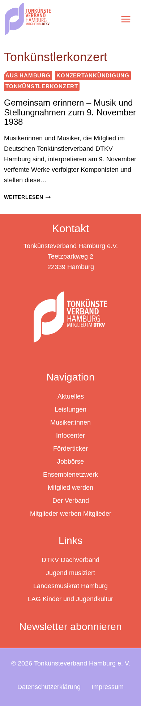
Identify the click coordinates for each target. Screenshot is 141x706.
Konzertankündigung (92, 75)
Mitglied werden (70, 487)
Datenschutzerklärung (49, 686)
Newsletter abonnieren (70, 626)
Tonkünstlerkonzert (41, 86)
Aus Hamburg (27, 75)
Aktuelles (70, 396)
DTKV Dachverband (70, 559)
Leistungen (70, 409)
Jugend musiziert (70, 573)
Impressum (107, 686)
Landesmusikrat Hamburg (70, 586)
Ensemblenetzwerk (70, 474)
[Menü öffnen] (125, 19)
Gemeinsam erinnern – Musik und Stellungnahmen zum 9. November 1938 (70, 112)
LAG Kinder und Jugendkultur (70, 599)
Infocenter (70, 435)
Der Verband (70, 500)
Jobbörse (70, 461)
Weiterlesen (27, 197)
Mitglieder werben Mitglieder (70, 513)
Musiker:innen (70, 422)
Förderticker (70, 448)
